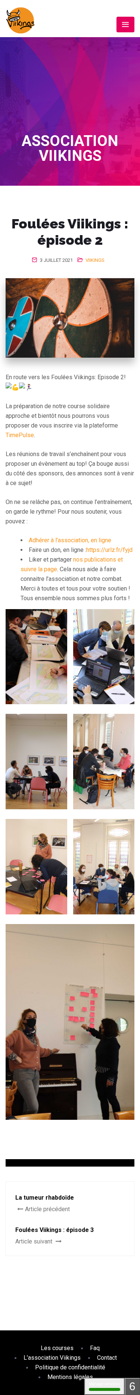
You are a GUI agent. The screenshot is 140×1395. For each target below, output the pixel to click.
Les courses (57, 1348)
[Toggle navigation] (125, 24)
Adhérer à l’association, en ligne (70, 540)
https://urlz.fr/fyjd (109, 549)
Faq (95, 1348)
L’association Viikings (52, 1357)
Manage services (104, 1384)
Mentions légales (70, 1377)
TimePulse (20, 435)
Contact (107, 1357)
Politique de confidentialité (70, 1367)
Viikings (95, 260)
